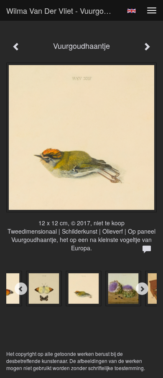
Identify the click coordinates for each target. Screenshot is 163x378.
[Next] (142, 288)
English (131, 10)
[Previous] (21, 288)
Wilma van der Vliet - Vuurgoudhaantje (62, 10)
